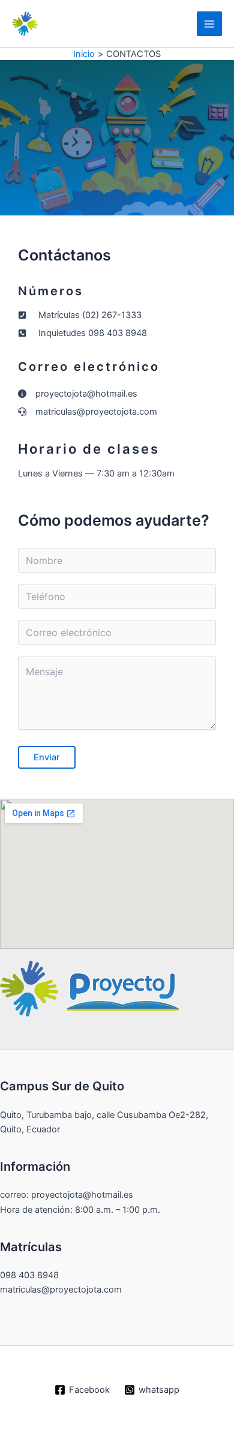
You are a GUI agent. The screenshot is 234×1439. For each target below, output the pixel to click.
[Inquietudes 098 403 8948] (82, 333)
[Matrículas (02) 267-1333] (80, 315)
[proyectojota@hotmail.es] (77, 393)
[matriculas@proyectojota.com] (87, 411)
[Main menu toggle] (209, 24)
